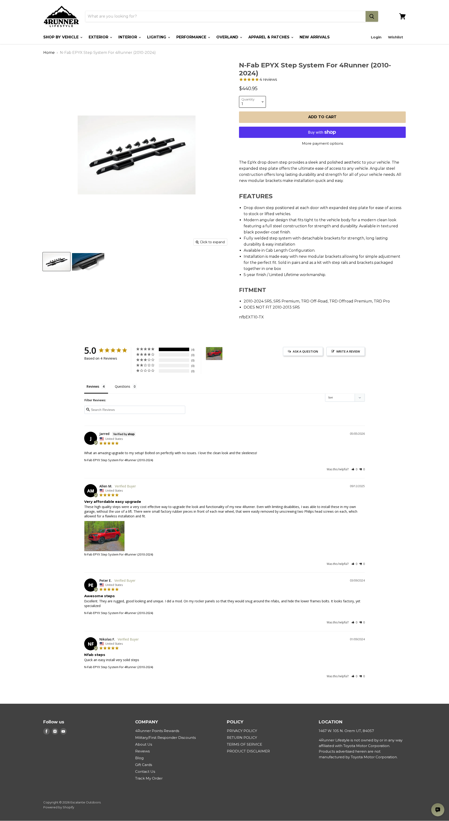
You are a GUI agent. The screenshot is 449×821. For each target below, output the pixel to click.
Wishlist (395, 37)
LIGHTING (157, 37)
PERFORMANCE (191, 37)
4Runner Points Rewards (157, 731)
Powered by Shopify (58, 807)
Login (376, 37)
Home (49, 53)
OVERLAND (227, 37)
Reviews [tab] (93, 386)
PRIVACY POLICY (242, 731)
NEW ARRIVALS (315, 37)
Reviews (142, 751)
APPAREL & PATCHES (269, 37)
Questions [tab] (122, 386)
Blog (139, 758)
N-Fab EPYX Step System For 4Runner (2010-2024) (118, 460)
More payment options (322, 143)
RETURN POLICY (242, 737)
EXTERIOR (99, 37)
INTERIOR (128, 37)
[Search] (372, 16)
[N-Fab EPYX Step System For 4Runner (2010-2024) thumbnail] (56, 262)
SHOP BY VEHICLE (61, 37)
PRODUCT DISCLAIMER (248, 751)
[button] (354, 469)
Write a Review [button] (348, 351)
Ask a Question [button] (305, 351)
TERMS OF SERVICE (244, 744)
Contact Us (145, 771)
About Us (143, 744)
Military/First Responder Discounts (165, 737)
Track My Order (149, 778)
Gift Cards (143, 764)
